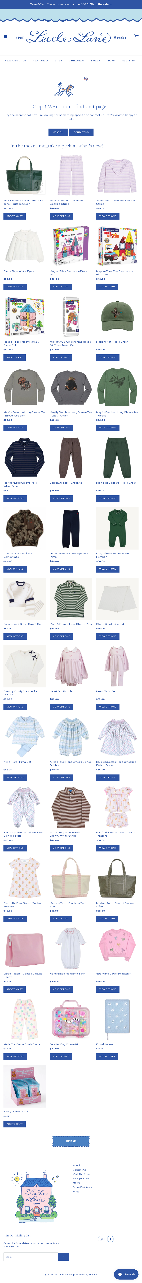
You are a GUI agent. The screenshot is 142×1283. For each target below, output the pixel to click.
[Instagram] (101, 1239)
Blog (76, 1191)
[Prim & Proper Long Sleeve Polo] (71, 599)
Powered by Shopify (86, 1275)
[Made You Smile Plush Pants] (24, 1019)
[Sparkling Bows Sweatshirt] (117, 945)
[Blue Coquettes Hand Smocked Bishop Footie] (24, 807)
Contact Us (81, 132)
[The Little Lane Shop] (71, 36)
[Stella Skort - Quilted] (117, 599)
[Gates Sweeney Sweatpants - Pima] (71, 528)
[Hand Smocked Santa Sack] (71, 948)
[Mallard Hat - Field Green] (117, 316)
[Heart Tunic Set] (117, 666)
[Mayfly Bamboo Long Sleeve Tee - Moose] (117, 387)
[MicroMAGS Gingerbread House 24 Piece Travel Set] (71, 316)
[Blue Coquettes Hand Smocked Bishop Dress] (117, 736)
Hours (76, 1183)
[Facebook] (110, 1239)
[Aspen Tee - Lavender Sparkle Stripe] (117, 175)
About (76, 1165)
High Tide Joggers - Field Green (116, 483)
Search (58, 132)
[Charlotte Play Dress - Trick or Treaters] (24, 878)
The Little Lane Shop (64, 1275)
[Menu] (5, 36)
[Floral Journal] (117, 1019)
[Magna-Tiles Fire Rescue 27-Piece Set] (117, 246)
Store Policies (81, 1187)
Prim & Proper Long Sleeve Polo (71, 624)
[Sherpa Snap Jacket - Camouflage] (24, 539)
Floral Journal (105, 1044)
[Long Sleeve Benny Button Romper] (117, 528)
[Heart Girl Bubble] (71, 666)
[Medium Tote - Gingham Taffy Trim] (71, 878)
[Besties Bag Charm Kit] (71, 1019)
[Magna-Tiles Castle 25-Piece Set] (71, 246)
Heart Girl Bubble (61, 691)
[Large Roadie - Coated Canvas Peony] (24, 948)
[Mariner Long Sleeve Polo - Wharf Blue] (24, 458)
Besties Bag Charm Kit (64, 1044)
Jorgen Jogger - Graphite (66, 483)
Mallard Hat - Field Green (112, 342)
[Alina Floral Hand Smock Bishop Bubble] (71, 736)
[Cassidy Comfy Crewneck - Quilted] (24, 666)
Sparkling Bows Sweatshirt (114, 973)
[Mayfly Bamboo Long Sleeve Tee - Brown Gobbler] (24, 387)
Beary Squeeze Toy (15, 1111)
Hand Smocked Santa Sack (67, 973)
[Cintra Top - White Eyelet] (24, 246)
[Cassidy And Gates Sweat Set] (24, 599)
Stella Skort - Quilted (110, 624)
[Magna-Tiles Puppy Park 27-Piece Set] (24, 316)
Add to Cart (15, 216)
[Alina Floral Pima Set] (24, 736)
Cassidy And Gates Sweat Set (22, 624)
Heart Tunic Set (106, 691)
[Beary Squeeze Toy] (24, 1086)
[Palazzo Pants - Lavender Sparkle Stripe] (71, 175)
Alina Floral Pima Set (17, 762)
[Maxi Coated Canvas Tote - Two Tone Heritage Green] (24, 175)
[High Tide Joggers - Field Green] (117, 458)
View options (61, 216)
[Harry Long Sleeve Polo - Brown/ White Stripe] (71, 807)
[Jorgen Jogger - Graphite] (71, 458)
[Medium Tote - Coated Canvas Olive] (117, 878)
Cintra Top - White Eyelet (19, 271)
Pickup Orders (81, 1178)
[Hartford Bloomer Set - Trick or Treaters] (117, 807)
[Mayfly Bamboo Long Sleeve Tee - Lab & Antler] (71, 387)
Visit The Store (82, 1174)
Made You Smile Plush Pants (21, 1044)
